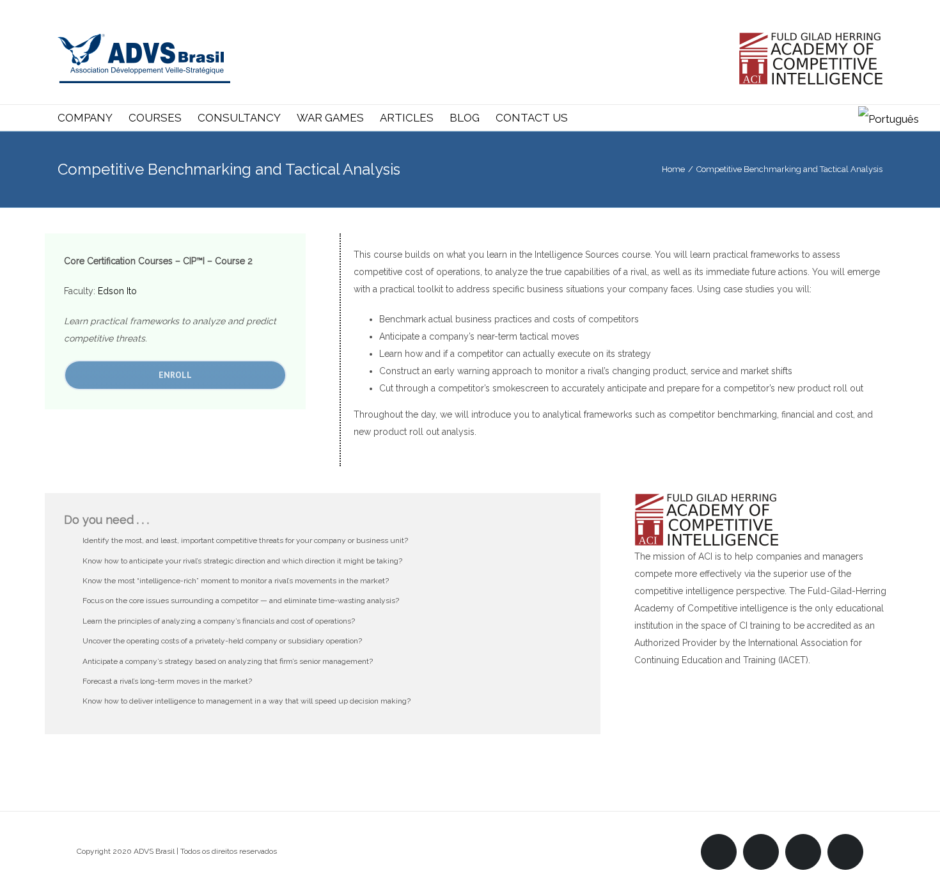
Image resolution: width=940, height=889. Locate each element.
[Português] (888, 117)
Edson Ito (117, 291)
